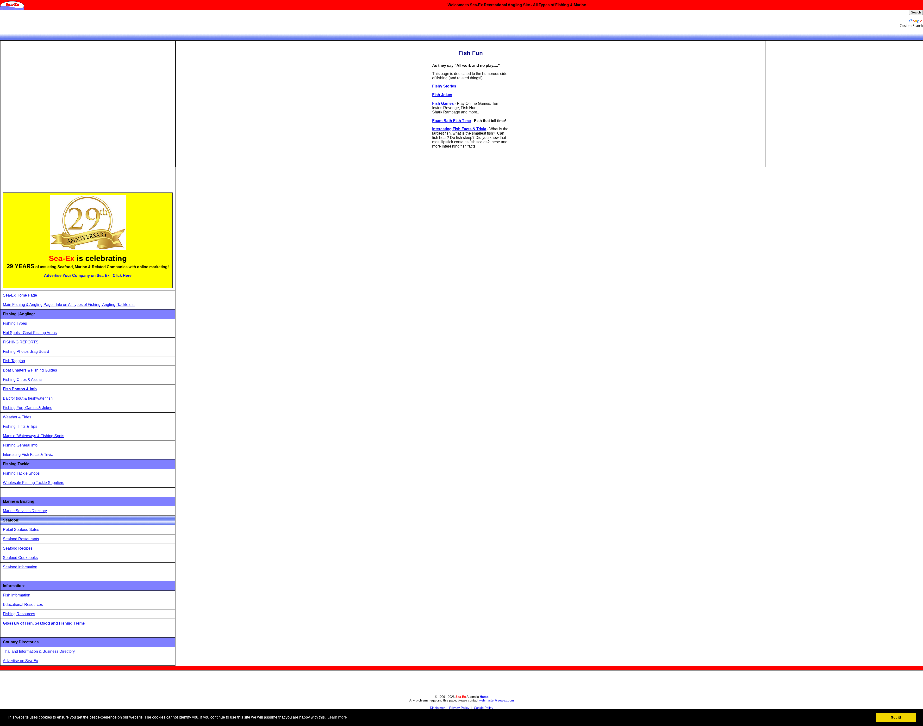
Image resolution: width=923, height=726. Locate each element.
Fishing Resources (19, 614)
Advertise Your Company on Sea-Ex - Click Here (87, 275)
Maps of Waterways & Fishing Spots (33, 436)
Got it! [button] (896, 717)
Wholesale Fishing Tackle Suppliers (33, 483)
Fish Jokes (442, 95)
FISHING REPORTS (20, 342)
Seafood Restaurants (21, 539)
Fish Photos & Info (20, 389)
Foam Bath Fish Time (451, 121)
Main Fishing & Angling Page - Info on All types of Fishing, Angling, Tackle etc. (69, 305)
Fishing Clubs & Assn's (22, 380)
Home (484, 697)
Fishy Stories (444, 86)
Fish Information (16, 595)
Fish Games (443, 103)
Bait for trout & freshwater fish (28, 398)
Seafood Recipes (17, 548)
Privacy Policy (459, 708)
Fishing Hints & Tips (20, 426)
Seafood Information (20, 567)
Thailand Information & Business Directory (39, 651)
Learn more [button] (337, 717)
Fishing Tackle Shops (21, 473)
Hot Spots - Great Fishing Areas (30, 333)
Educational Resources (23, 604)
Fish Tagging (14, 361)
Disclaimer (437, 708)
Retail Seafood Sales (21, 529)
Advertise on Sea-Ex (20, 661)
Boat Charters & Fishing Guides (30, 370)
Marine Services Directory (25, 511)
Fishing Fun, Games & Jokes (27, 408)
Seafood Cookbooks (20, 558)
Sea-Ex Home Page (20, 295)
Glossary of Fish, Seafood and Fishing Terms (44, 623)
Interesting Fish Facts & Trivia (28, 455)
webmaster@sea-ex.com (496, 700)
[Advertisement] (39, 115)
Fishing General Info (20, 445)
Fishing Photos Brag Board (26, 351)
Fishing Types (15, 323)
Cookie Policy (483, 708)
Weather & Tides (17, 417)
